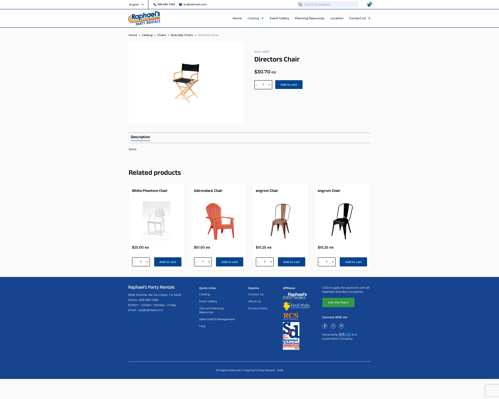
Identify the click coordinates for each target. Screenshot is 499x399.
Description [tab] (140, 138)
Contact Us (357, 18)
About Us (254, 301)
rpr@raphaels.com (150, 310)
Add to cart (288, 84)
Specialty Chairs (182, 35)
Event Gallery (279, 18)
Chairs (161, 35)
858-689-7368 (148, 300)
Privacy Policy (258, 308)
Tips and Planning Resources (211, 310)
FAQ (202, 326)
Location (336, 18)
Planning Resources (310, 18)
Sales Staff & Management (217, 319)
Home (237, 18)
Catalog (253, 18)
